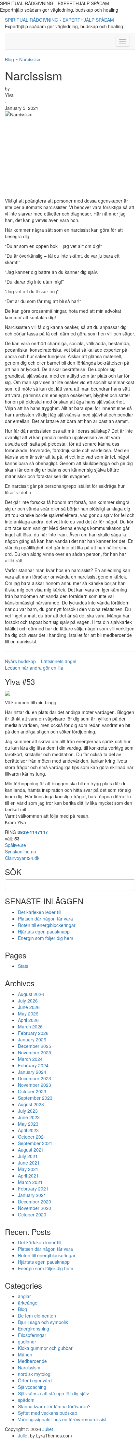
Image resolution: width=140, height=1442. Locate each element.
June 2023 (29, 1117)
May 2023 (28, 1123)
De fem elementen (37, 1315)
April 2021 (28, 1175)
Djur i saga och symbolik (43, 1322)
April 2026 (28, 1020)
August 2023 (31, 1104)
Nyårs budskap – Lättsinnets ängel (40, 661)
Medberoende (32, 1361)
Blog (9, 59)
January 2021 (32, 1195)
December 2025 (34, 1046)
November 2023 (34, 1085)
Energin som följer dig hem (45, 938)
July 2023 (28, 1111)
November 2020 (34, 1208)
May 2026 (28, 1013)
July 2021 (28, 1156)
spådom (26, 1400)
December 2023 (34, 1078)
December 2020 (34, 1201)
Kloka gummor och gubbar (45, 1348)
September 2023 (35, 1098)
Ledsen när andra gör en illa (34, 667)
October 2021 (32, 1136)
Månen (25, 1354)
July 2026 (28, 1000)
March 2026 (30, 1026)
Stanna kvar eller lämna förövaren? (54, 1406)
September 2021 (35, 1143)
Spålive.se (15, 845)
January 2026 (32, 1039)
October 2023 (32, 1091)
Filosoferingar (32, 1335)
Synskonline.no (20, 851)
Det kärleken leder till (39, 912)
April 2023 (28, 1130)
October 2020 (32, 1214)
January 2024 (32, 1072)
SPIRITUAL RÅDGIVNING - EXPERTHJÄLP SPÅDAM (59, 20)
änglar (24, 1296)
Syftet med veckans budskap (47, 1413)
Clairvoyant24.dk (22, 858)
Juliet (47, 1429)
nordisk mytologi (34, 1374)
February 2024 (33, 1065)
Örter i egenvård (35, 1380)
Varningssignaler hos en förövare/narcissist (62, 1419)
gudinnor (27, 1341)
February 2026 (33, 1033)
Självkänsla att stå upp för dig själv (53, 1393)
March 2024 (30, 1059)
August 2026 (31, 994)
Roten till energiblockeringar (47, 925)
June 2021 (29, 1162)
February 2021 (33, 1188)
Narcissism (30, 59)
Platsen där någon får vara (45, 918)
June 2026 (29, 1007)
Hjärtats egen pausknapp (44, 931)
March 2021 (30, 1182)
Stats (23, 966)
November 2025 (34, 1052)
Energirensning (33, 1328)
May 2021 (28, 1169)
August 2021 (31, 1149)
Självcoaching (32, 1387)
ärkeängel (28, 1302)
